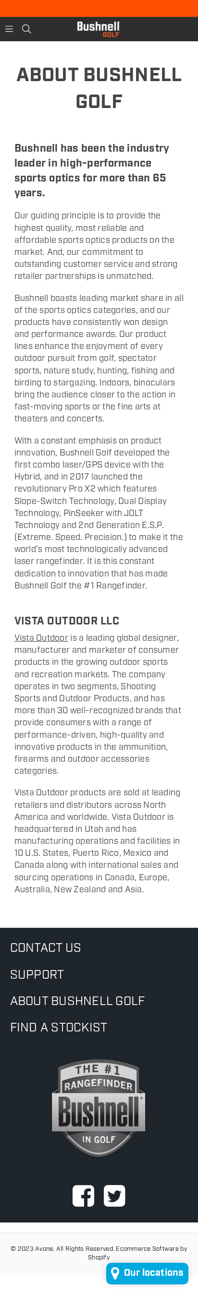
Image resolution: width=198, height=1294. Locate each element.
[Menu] (9, 29)
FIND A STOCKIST (59, 1028)
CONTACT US (46, 949)
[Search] (26, 29)
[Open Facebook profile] (83, 1195)
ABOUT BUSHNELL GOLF (77, 1002)
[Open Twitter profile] (114, 1195)
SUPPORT (37, 976)
